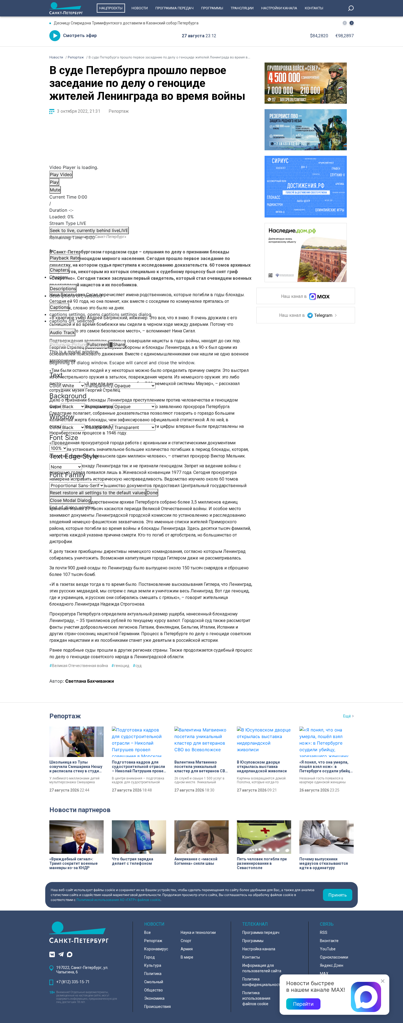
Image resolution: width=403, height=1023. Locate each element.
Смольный (153, 982)
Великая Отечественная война (78, 665)
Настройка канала (258, 949)
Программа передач (174, 8)
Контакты (314, 8)
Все (147, 932)
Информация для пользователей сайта (261, 968)
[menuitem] (148, 314)
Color (55, 385)
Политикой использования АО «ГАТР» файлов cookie (118, 900)
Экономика (154, 998)
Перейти (303, 1004)
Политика (152, 973)
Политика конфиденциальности (262, 982)
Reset (98, 492)
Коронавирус (156, 949)
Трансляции (242, 8)
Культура (152, 965)
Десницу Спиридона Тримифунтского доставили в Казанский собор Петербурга (126, 23)
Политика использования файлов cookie (256, 998)
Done (152, 492)
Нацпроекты (111, 8)
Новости (140, 8)
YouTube (328, 949)
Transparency (99, 385)
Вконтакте (329, 941)
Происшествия (157, 1006)
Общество (153, 990)
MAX (324, 973)
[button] (352, 23)
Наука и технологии (198, 932)
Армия (187, 949)
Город (149, 957)
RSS (323, 932)
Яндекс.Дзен (331, 965)
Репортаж (119, 111)
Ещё (347, 716)
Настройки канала (279, 8)
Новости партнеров (79, 810)
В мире (187, 957)
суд (137, 665)
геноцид (120, 665)
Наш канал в (294, 296)
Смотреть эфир (80, 35)
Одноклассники (334, 957)
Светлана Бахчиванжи (89, 681)
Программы (212, 8)
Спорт (186, 941)
